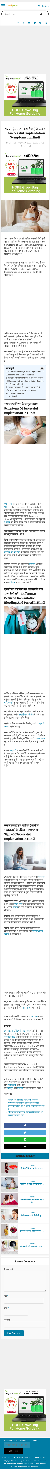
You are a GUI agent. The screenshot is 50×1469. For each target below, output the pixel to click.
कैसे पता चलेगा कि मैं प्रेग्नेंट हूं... (32, 1215)
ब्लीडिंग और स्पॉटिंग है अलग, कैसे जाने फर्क (23, 1100)
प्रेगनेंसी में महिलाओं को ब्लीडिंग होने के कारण (23, 1103)
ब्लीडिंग (32, 564)
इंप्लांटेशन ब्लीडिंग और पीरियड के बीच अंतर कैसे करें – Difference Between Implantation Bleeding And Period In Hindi (25, 381)
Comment (8, 1269)
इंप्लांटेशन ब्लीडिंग (26, 714)
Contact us (28, 1457)
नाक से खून (26, 1007)
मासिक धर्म (8, 702)
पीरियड (12, 582)
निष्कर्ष (14, 396)
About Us (11, 1457)
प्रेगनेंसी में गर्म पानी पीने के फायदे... (31, 1247)
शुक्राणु (7, 507)
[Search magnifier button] (41, 14)
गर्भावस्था (25, 125)
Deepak (12, 143)
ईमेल (6, 1308)
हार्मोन (15, 907)
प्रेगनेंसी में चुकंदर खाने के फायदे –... (32, 1231)
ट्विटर (20, 1088)
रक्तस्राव (41, 738)
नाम (6, 1296)
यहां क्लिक (12, 1085)
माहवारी (13, 750)
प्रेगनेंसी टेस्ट (9, 1037)
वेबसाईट (7, 1320)
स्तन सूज (18, 904)
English (45, 6)
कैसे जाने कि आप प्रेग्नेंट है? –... (32, 1168)
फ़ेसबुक (10, 1088)
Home (4, 1457)
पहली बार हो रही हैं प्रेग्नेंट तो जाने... (32, 1184)
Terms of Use (39, 1457)
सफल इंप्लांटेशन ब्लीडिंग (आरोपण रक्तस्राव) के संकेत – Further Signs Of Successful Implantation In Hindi (23, 390)
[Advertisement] (25, 52)
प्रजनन (41, 877)
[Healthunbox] (12, 5)
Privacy (20, 1457)
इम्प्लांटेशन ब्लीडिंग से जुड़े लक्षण (17, 1031)
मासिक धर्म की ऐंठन (12, 552)
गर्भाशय (7, 522)
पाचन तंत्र (33, 1016)
